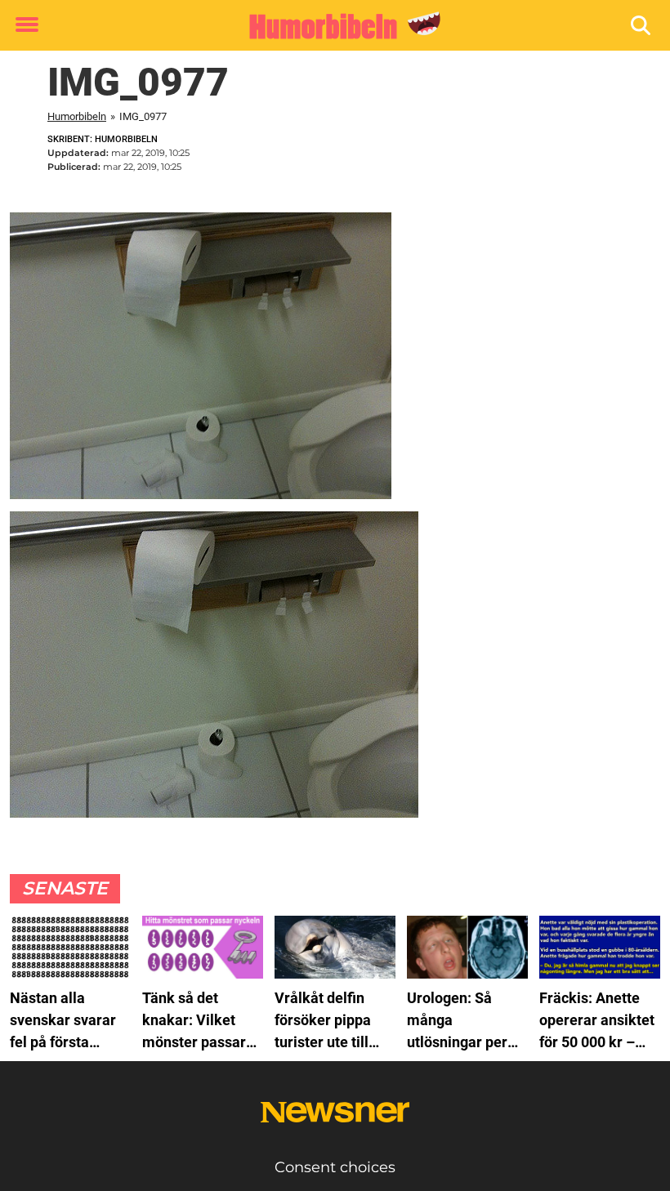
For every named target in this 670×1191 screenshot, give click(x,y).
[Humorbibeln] (329, 26)
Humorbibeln (76, 116)
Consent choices (335, 1167)
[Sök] (641, 26)
